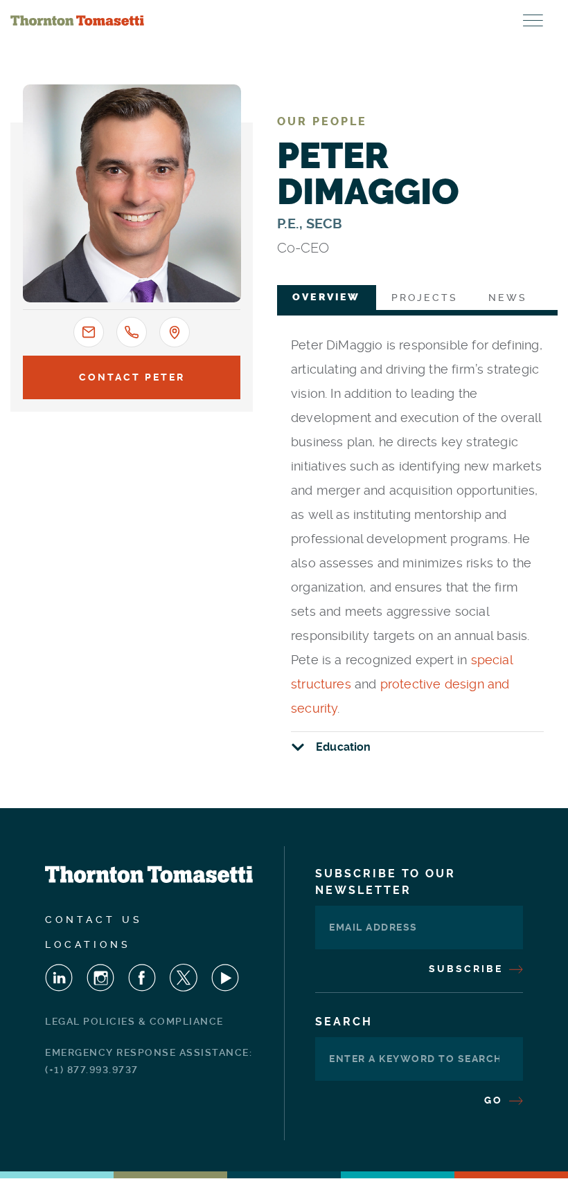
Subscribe (468, 968)
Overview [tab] (326, 297)
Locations (88, 944)
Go (495, 1100)
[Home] (77, 20)
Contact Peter (132, 377)
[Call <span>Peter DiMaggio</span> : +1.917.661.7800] (131, 332)
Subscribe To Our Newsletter (385, 882)
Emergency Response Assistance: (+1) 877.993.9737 (148, 1061)
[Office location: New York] (174, 332)
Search (344, 1021)
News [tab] (507, 297)
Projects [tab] (425, 297)
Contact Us (94, 919)
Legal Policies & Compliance (134, 1021)
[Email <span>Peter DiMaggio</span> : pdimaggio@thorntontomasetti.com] (88, 332)
